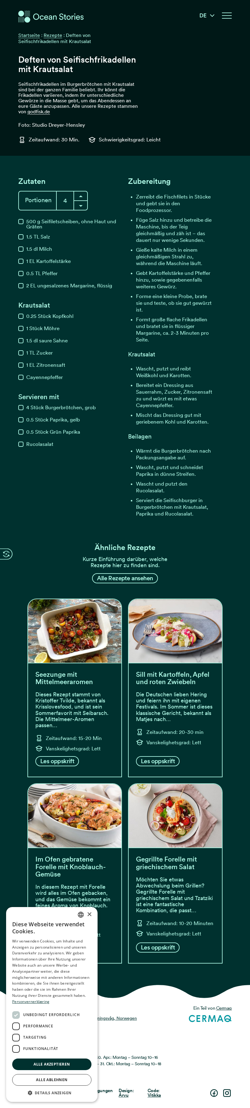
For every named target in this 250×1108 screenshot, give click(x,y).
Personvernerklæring (31, 1001)
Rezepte (53, 35)
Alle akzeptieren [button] (52, 1064)
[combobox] (81, 915)
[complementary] (6, 554)
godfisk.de (38, 112)
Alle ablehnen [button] (51, 1079)
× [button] (89, 914)
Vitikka (154, 1095)
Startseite (29, 35)
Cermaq (224, 1008)
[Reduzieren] (80, 195)
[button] (51, 1093)
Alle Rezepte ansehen (125, 578)
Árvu (123, 1095)
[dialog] (52, 1004)
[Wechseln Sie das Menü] (227, 15)
